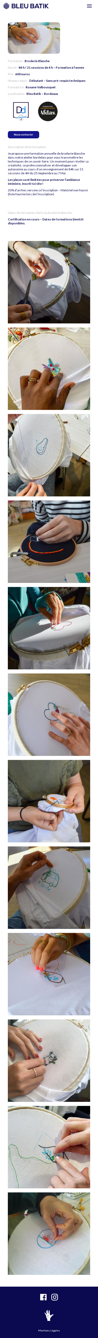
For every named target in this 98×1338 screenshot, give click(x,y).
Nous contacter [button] (23, 134)
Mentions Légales (49, 1330)
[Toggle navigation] (89, 6)
